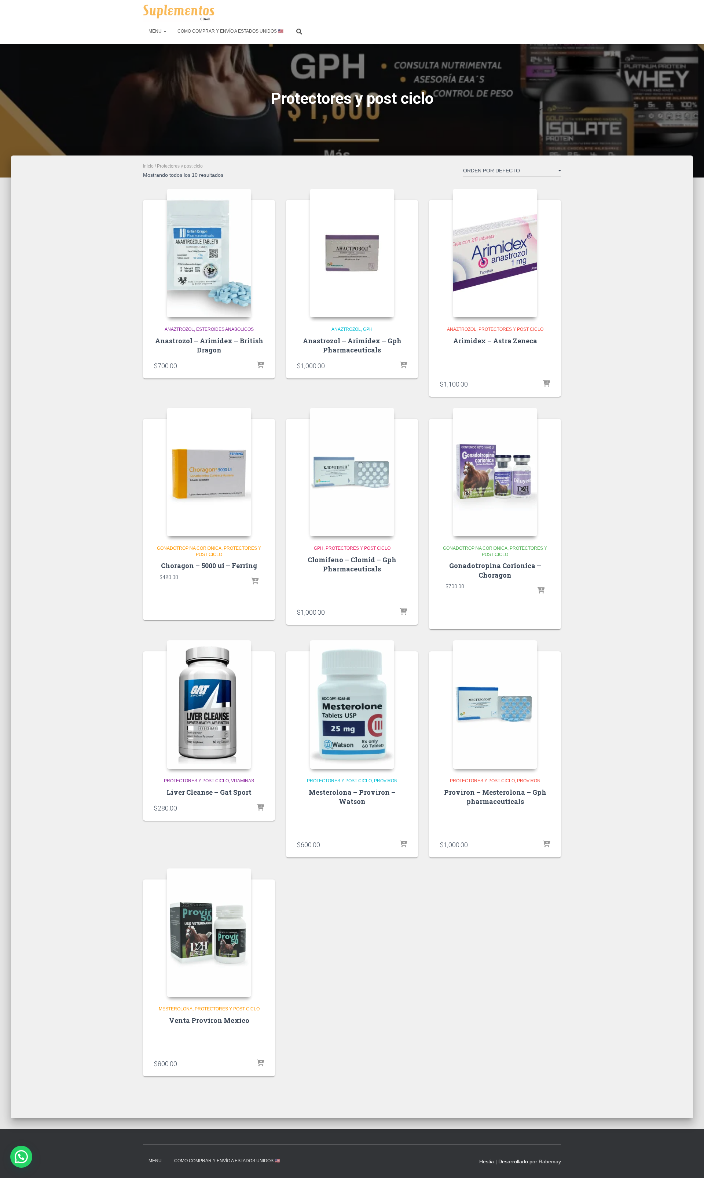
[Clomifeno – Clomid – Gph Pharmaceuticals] (352, 472)
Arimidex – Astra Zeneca (495, 340)
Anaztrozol (179, 329)
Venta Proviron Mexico (209, 1020)
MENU (155, 31)
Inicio (148, 166)
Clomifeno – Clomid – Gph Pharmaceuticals (352, 564)
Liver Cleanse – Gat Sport (209, 792)
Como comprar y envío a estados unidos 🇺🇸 (230, 31)
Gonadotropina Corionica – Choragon (495, 570)
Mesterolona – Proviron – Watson (352, 797)
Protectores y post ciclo (510, 329)
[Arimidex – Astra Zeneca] (495, 253)
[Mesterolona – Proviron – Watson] (352, 704)
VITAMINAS (242, 780)
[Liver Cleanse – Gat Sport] (209, 704)
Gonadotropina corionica (189, 548)
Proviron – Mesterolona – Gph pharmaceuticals (495, 797)
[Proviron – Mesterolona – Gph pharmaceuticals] (495, 704)
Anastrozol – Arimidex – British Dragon (209, 345)
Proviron (385, 780)
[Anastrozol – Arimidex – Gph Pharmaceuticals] (352, 253)
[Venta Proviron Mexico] (209, 932)
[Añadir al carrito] (260, 365)
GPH (368, 329)
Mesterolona (175, 1008)
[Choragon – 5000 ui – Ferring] (209, 472)
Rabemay (550, 1161)
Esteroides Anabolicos (225, 329)
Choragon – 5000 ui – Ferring (209, 565)
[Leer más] (546, 384)
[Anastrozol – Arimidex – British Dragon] (209, 253)
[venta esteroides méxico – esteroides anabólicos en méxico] (179, 13)
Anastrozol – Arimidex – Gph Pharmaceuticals (352, 345)
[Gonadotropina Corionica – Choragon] (495, 472)
